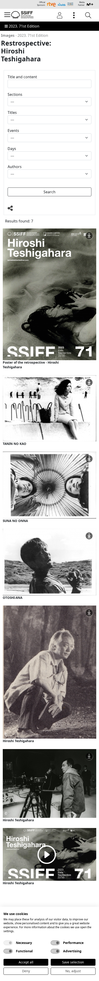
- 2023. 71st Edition (24, 35)
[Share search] (49, 208)
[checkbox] (8, 942)
